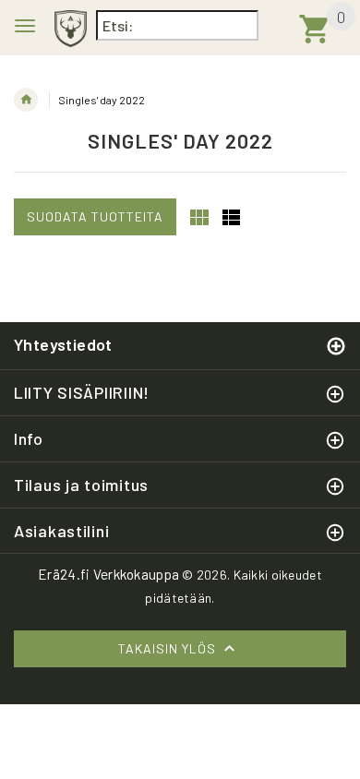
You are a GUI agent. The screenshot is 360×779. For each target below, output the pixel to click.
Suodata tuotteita (95, 216)
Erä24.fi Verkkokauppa (108, 574)
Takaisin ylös (169, 648)
